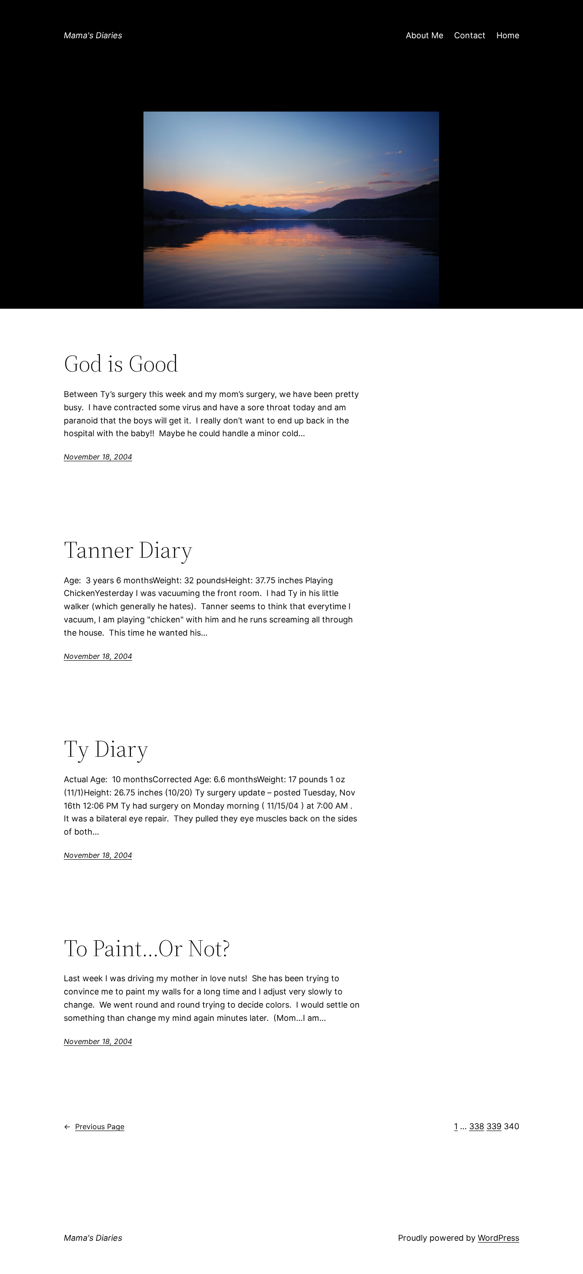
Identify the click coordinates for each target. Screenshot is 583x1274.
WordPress (498, 1238)
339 (493, 1126)
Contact (470, 35)
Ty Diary (106, 748)
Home (507, 35)
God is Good (121, 363)
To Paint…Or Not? (147, 948)
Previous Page (94, 1126)
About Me (424, 35)
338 (476, 1126)
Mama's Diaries (93, 35)
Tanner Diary (128, 549)
